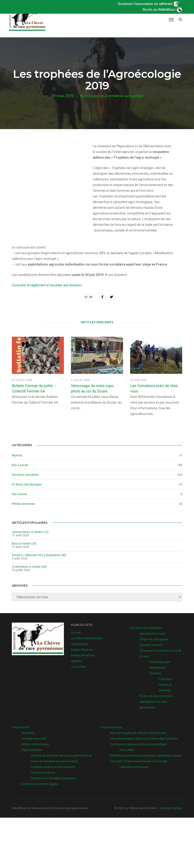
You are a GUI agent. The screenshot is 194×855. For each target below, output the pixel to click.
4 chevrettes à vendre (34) (29, 566)
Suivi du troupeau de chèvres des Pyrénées (138, 733)
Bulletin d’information (35, 744)
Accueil (76, 632)
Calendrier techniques (134, 767)
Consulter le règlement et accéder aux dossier (46, 285)
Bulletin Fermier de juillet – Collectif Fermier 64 (34, 388)
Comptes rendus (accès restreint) (53, 767)
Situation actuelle (151, 645)
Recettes (155, 673)
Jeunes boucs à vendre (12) (30, 532)
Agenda (17, 455)
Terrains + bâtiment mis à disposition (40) (39, 555)
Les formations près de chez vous (154, 388)
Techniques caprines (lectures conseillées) (138, 744)
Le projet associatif (33, 738)
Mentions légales (170, 808)
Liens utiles (78, 666)
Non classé (19, 494)
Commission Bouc (43, 772)
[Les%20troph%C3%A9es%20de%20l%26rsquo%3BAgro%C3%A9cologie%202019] (102, 297)
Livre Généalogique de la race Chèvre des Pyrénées (143, 738)
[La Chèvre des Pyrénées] (27, 20)
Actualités (28, 733)
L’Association (79, 644)
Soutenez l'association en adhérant (146, 4)
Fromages (165, 679)
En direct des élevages (27, 484)
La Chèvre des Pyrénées (87, 638)
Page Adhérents (31, 750)
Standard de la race (152, 633)
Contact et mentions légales (40, 784)
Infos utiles (126, 750)
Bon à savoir (92, 96)
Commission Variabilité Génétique (53, 778)
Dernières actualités (124, 96)
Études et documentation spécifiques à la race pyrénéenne (156, 701)
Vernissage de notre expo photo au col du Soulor (92, 388)
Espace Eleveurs (82, 649)
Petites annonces (23, 504)
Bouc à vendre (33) (24, 543)
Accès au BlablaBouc (159, 9)
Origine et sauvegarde (154, 639)
